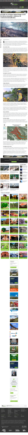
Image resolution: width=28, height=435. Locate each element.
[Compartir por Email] (1, 45)
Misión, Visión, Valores (3, 410)
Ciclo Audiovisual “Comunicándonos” (17, 410)
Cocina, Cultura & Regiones (16, 422)
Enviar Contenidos (2, 416)
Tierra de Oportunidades (20, 422)
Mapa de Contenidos (20, 8)
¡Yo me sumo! (14, 386)
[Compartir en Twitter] (1, 42)
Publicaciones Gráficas (9, 411)
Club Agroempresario (16, 413)
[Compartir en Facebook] (1, 41)
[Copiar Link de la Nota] (1, 47)
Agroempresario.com (9, 410)
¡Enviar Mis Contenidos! (13, 267)
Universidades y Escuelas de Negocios (4, 422)
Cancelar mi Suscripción (9, 416)
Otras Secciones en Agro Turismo (9, 8)
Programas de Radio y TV (12, 422)
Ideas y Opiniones (8, 422)
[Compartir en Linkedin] (1, 46)
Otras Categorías (15, 8)
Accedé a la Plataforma (22, 0)
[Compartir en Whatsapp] (1, 43)
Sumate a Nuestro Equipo (3, 411)
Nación (23, 422)
